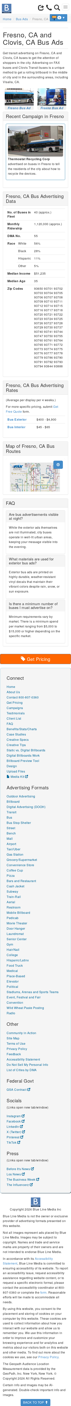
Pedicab (13, 918)
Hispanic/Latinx (18, 960)
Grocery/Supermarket (22, 860)
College (12, 955)
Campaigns (15, 708)
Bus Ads (22, 19)
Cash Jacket (15, 886)
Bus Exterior (17, 419)
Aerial (11, 902)
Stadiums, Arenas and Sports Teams (33, 992)
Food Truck (15, 965)
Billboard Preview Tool (23, 761)
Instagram (14, 1116)
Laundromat (15, 934)
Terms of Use (16, 1043)
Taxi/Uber (13, 849)
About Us (13, 692)
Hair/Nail (13, 949)
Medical (12, 971)
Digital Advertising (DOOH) (26, 807)
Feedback (14, 1054)
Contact (12, 697)
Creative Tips (16, 745)
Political (12, 986)
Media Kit (17, 776)
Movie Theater (17, 923)
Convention (15, 1002)
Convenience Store (20, 865)
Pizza (11, 875)
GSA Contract (17, 1089)
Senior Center (17, 939)
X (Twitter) (14, 1132)
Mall (10, 838)
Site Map (13, 1038)
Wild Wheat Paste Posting (25, 1008)
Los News (14, 1174)
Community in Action (21, 1033)
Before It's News (19, 1169)
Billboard (13, 801)
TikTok (12, 1142)
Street (11, 828)
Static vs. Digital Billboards (26, 750)
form (43, 1292)
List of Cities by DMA (22, 1070)
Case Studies (16, 734)
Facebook (14, 1121)
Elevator (13, 981)
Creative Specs (18, 739)
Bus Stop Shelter (19, 822)
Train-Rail (14, 897)
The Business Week (21, 1179)
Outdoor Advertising (21, 796)
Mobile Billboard (18, 912)
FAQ (10, 724)
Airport (11, 844)
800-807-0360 (29, 697)
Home (7, 19)
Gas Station (15, 854)
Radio (11, 1013)
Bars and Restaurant (21, 881)
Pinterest (13, 1137)
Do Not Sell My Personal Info (27, 1064)
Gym (10, 944)
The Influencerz (18, 1185)
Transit (11, 812)
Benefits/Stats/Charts (22, 729)
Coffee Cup (15, 870)
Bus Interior (16, 427)
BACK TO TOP (34, 1402)
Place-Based (16, 976)
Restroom (13, 907)
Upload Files (16, 771)
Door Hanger (16, 928)
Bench (11, 833)
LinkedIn (13, 1126)
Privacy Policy (17, 1049)
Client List (14, 718)
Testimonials (16, 713)
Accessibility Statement (23, 1059)
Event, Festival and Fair (24, 997)
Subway (12, 891)
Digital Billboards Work (23, 755)
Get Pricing (37, 659)
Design (12, 766)
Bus (9, 817)
